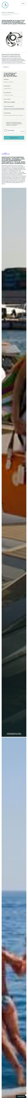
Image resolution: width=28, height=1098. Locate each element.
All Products (4, 12)
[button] (23, 3)
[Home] (5, 5)
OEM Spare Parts (10, 12)
